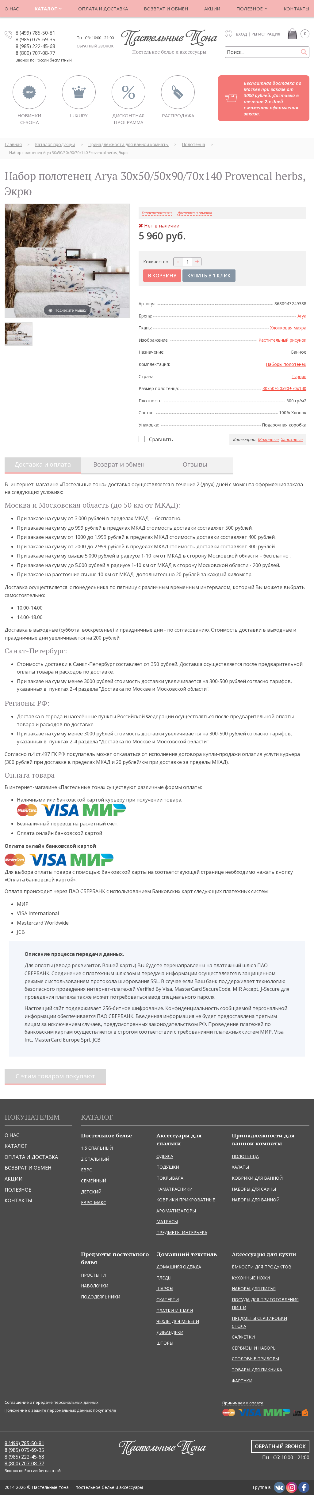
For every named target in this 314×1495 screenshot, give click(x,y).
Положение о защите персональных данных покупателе (60, 1410)
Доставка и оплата (195, 213)
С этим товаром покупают (55, 1076)
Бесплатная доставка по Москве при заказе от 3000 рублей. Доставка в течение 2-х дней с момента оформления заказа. (272, 98)
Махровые (268, 439)
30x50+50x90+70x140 (284, 388)
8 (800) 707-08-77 (35, 53)
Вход (241, 34)
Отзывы (195, 464)
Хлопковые (292, 439)
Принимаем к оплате (242, 1403)
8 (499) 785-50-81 (35, 32)
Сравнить (161, 439)
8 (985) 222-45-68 (35, 46)
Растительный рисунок (282, 340)
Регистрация (265, 34)
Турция (299, 376)
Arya (301, 316)
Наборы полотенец (286, 364)
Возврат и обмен (119, 464)
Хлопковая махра (288, 328)
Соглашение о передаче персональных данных (51, 1402)
